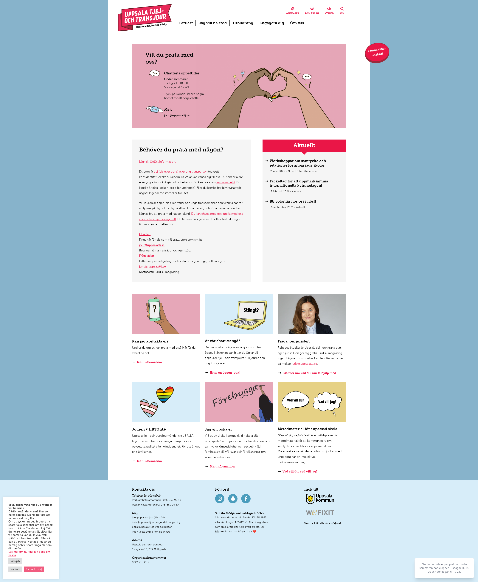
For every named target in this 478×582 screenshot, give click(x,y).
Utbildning (243, 23)
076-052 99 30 (172, 500)
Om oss (297, 23)
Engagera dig (271, 23)
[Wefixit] (320, 512)
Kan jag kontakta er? (150, 341)
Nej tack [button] (15, 569)
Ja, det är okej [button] (34, 569)
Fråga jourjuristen (294, 341)
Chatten (144, 234)
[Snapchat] (233, 498)
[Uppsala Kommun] (320, 498)
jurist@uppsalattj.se (152, 266)
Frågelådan (146, 255)
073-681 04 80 (170, 504)
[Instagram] (219, 498)
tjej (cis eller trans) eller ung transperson (180, 171)
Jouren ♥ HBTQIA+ (149, 429)
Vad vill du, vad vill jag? (300, 471)
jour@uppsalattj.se (177, 115)
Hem (144, 18)
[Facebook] (246, 498)
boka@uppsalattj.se (143, 526)
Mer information (149, 362)
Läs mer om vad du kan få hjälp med (309, 373)
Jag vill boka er (218, 429)
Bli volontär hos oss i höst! (293, 202)
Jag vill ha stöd (213, 23)
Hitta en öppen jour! (225, 372)
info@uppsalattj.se (142, 531)
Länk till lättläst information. (157, 161)
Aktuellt (292, 171)
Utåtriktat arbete (307, 171)
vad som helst (225, 182)
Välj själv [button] (15, 561)
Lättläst (186, 23)
